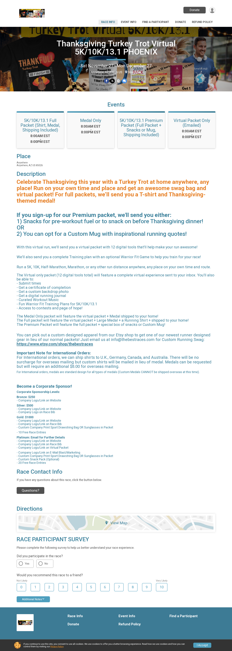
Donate (195, 10)
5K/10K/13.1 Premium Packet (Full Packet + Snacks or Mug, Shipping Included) (141, 127)
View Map (118, 523)
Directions (134, 72)
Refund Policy (202, 22)
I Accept (202, 645)
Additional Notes (32, 599)
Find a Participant (155, 22)
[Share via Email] (118, 80)
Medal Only (90, 120)
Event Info (128, 22)
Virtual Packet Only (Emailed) (192, 123)
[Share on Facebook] (106, 80)
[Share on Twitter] (112, 80)
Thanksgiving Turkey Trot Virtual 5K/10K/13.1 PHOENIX (116, 48)
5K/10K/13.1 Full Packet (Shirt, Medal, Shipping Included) (40, 125)
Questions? (30, 490)
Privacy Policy (56, 646)
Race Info (108, 22)
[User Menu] (212, 10)
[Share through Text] (124, 80)
